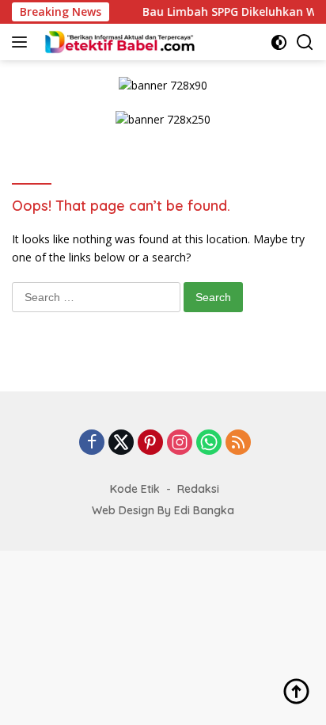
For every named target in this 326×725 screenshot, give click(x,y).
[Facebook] (91, 443)
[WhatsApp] (209, 443)
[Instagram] (179, 443)
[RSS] (238, 443)
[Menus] (22, 42)
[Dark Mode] (279, 42)
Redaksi (198, 489)
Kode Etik (135, 489)
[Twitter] (121, 443)
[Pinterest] (150, 443)
